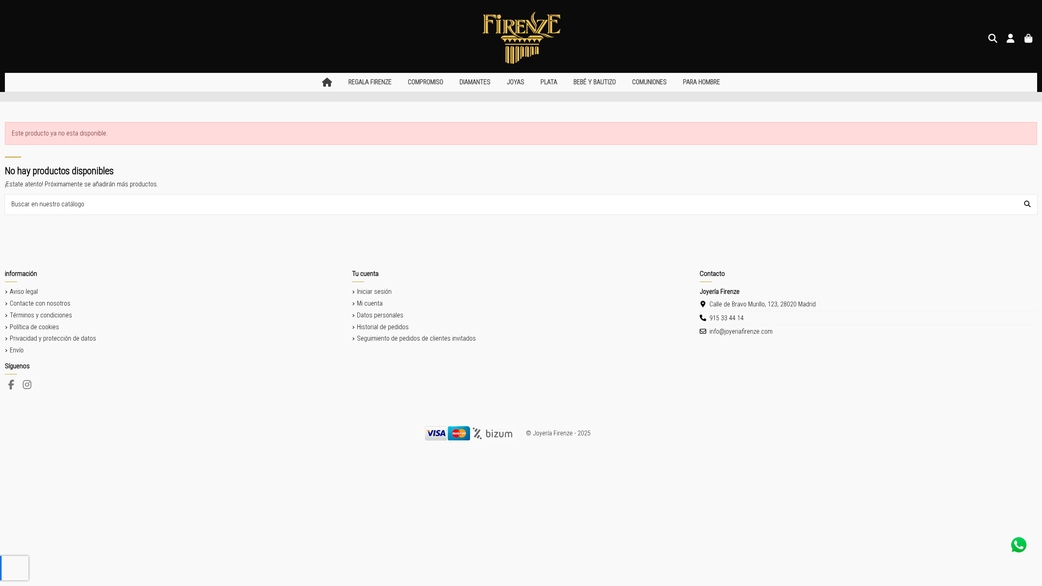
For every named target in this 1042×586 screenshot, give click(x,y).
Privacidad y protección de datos (53, 338)
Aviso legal (24, 291)
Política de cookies (34, 327)
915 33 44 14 (726, 318)
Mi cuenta (370, 303)
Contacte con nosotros (40, 303)
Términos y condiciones (41, 315)
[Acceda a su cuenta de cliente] (1010, 39)
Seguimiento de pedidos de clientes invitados (416, 338)
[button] (370, 82)
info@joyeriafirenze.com (741, 331)
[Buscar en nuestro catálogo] (1027, 205)
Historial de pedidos (383, 327)
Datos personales (380, 315)
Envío (17, 350)
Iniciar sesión (374, 291)
